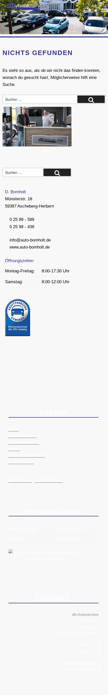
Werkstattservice (22, 435)
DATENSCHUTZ (49, 480)
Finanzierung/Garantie (27, 455)
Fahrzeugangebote (24, 442)
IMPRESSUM (20, 480)
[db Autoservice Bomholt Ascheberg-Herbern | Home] (25, 9)
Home (14, 429)
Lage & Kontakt (21, 462)
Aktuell (14, 448)
